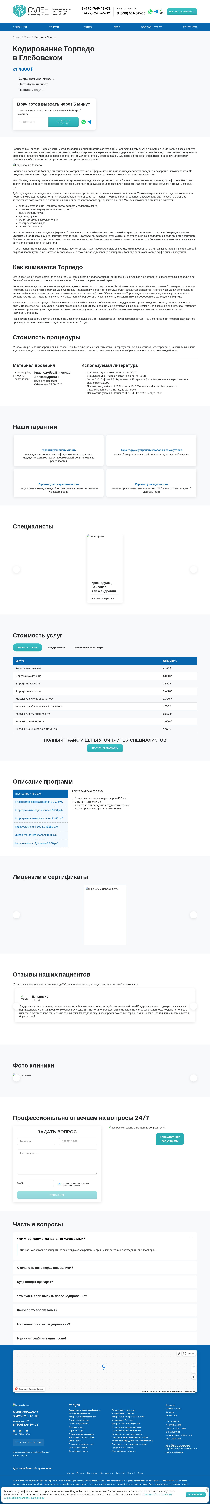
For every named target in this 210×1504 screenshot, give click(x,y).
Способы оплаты (173, 1408)
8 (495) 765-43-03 (95, 8)
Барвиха (80, 1473)
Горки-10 (120, 1473)
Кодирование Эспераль (123, 1413)
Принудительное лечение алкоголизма (130, 1437)
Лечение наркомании (79, 1423)
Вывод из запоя (76, 1427)
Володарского (106, 1473)
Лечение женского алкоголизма (126, 1430)
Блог (117, 27)
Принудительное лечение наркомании (130, 1444)
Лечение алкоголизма (79, 1420)
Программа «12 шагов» (122, 1447)
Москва (70, 1473)
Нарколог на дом (76, 1430)
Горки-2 (131, 1473)
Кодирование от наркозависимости (128, 1417)
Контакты (190, 27)
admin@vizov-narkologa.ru (178, 1445)
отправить (57, 1195)
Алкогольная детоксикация (81, 1434)
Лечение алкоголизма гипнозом (126, 1427)
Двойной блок (75, 1441)
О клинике (20, 27)
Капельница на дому (78, 1447)
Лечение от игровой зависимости (127, 1434)
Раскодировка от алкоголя (124, 1451)
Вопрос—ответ (151, 27)
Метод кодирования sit (79, 1413)
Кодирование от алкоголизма (82, 1417)
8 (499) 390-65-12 (95, 13)
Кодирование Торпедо (122, 1420)
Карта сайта (171, 1415)
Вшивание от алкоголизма (81, 1444)
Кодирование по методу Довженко (84, 1410)
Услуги (54, 27)
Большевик (92, 1473)
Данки (140, 1473)
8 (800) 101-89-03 (131, 13)
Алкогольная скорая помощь (82, 1437)
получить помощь (182, 11)
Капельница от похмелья (123, 1410)
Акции (88, 27)
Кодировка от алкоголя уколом (126, 1423)
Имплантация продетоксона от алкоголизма (132, 1441)
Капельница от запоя (78, 1451)
